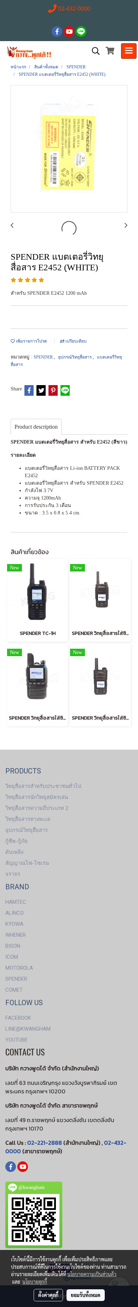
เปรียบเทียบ (75, 341)
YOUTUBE (16, 1040)
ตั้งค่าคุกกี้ (48, 1295)
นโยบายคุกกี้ (34, 1281)
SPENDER (44, 357)
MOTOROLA (19, 968)
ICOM (11, 957)
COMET (14, 990)
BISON (12, 946)
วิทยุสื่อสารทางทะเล (27, 819)
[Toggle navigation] (129, 51)
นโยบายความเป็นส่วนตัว (91, 1274)
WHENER (15, 935)
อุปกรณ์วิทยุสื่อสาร (75, 357)
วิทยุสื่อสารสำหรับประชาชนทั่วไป (43, 786)
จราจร (12, 874)
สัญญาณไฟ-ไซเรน (27, 863)
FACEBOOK (18, 1018)
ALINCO (14, 913)
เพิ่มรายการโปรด (31, 341)
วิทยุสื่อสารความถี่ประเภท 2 (36, 808)
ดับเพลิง (14, 852)
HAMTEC (15, 902)
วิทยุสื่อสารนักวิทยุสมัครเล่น (36, 797)
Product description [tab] (36, 427)
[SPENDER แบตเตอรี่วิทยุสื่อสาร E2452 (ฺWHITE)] (69, 149)
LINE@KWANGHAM (28, 1029)
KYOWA (14, 924)
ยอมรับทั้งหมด (85, 1295)
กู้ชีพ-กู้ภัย (16, 841)
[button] (93, 51)
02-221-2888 (44, 1142)
